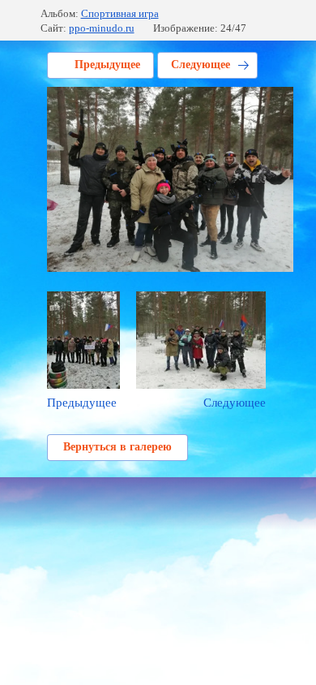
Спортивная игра (120, 13)
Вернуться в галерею (117, 447)
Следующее (200, 64)
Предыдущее (107, 64)
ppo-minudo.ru (102, 28)
